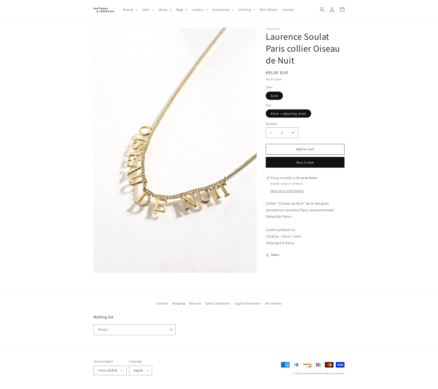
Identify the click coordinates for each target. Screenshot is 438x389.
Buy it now (305, 162)
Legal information (247, 303)
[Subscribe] (170, 329)
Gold (274, 96)
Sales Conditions (217, 303)
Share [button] (275, 255)
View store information (287, 191)
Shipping (178, 303)
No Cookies (273, 303)
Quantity (271, 124)
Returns (195, 303)
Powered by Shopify (333, 373)
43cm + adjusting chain (288, 113)
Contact (162, 303)
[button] (130, 9)
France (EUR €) (107, 370)
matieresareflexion (312, 373)
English (138, 370)
